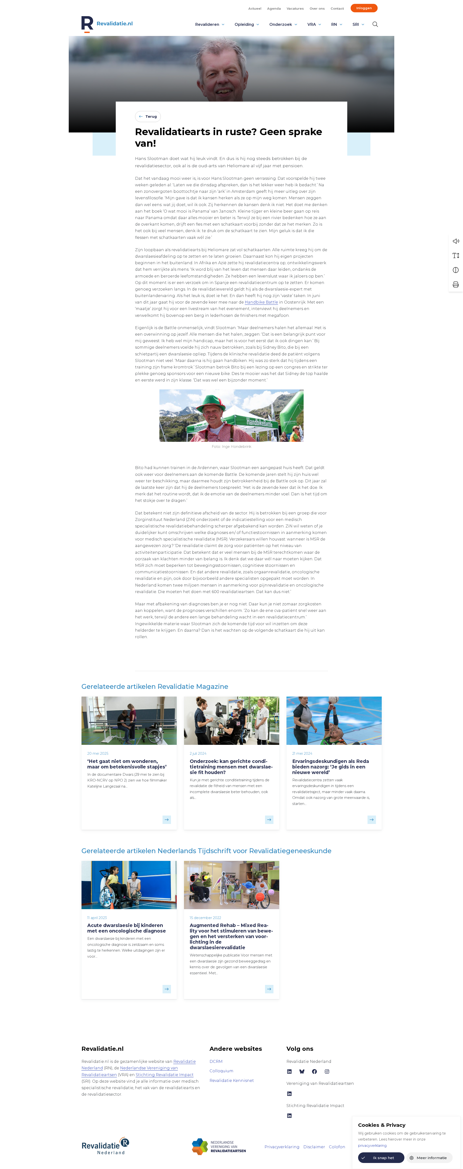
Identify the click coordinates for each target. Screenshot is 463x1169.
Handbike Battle (261, 302)
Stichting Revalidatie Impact (165, 1074)
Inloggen (364, 8)
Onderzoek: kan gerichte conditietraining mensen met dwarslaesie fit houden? (231, 766)
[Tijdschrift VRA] (219, 1146)
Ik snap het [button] (383, 1157)
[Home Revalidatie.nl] (107, 24)
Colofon (337, 1147)
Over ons (317, 8)
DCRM (216, 1061)
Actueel (254, 8)
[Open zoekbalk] (374, 24)
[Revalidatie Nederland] (106, 1145)
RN (334, 24)
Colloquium (221, 1071)
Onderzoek (280, 24)
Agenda (274, 8)
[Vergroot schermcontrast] (456, 270)
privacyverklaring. (372, 1145)
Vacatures (295, 8)
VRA (311, 24)
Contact (337, 8)
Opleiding (244, 24)
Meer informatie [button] (432, 1157)
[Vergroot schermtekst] (456, 255)
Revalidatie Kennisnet (232, 1080)
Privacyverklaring (282, 1147)
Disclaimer (314, 1147)
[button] (456, 241)
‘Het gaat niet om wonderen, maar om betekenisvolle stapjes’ (127, 764)
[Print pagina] (456, 284)
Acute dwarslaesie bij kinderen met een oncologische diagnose (126, 928)
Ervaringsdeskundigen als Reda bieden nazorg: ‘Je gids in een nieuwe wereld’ (330, 766)
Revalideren (207, 24)
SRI (356, 24)
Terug (151, 116)
